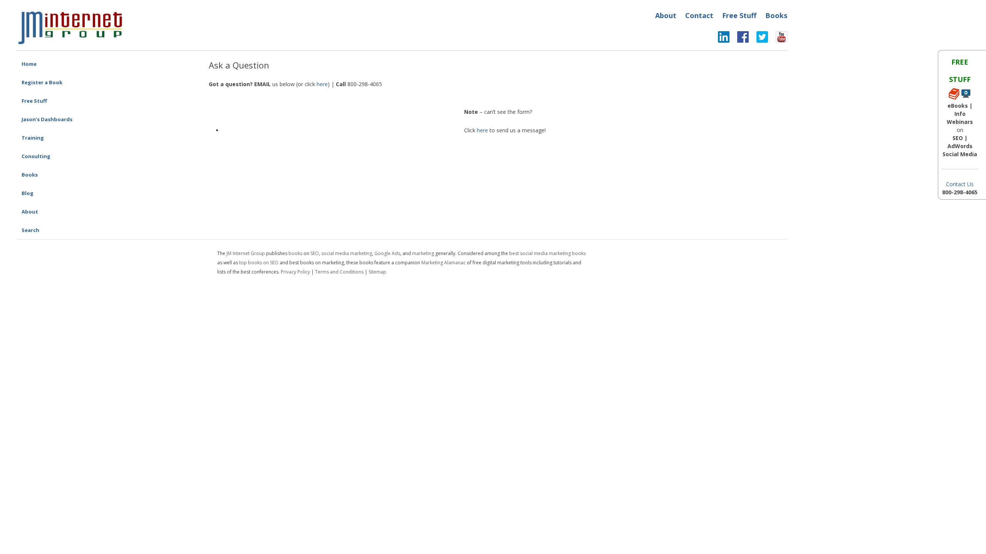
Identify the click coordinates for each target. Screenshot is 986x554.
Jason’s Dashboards (47, 119)
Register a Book (42, 82)
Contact (699, 15)
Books (776, 15)
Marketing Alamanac (443, 262)
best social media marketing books (547, 253)
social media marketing (346, 253)
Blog (28, 193)
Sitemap (377, 272)
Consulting (36, 156)
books (295, 253)
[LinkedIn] (723, 39)
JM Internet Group (245, 253)
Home (29, 63)
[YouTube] (777, 39)
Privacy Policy (295, 272)
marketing (423, 253)
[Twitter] (758, 39)
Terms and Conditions (339, 272)
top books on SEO (258, 262)
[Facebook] (739, 39)
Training (33, 137)
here (322, 84)
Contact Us (960, 184)
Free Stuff (739, 15)
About (665, 15)
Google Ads (387, 253)
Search (30, 230)
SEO (314, 253)
